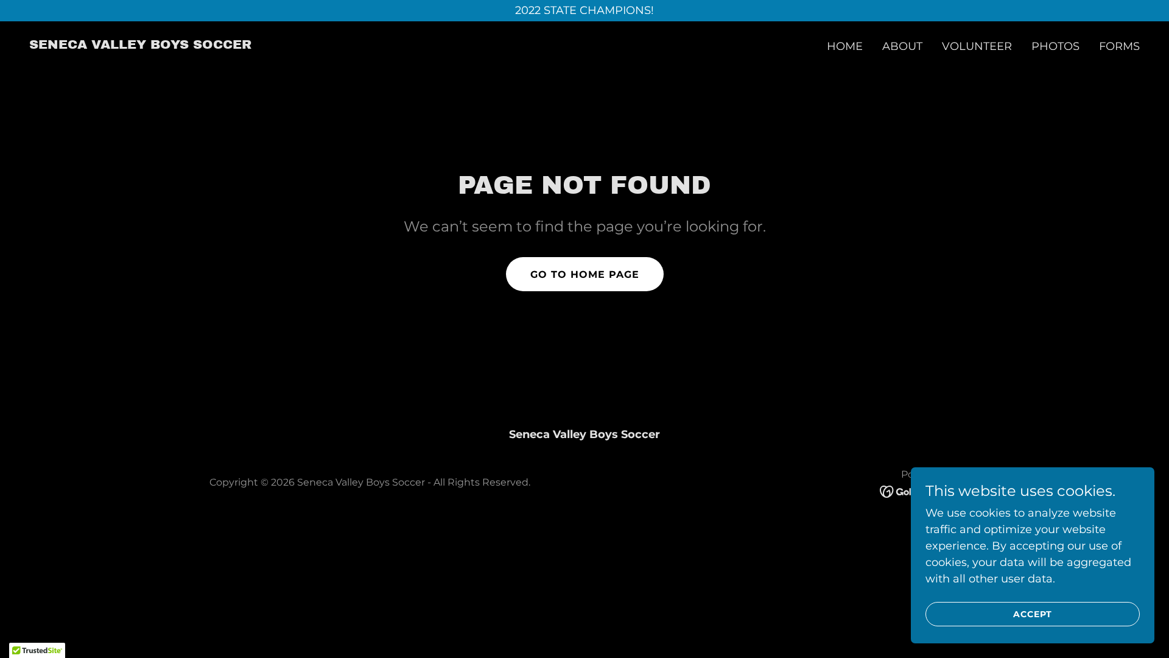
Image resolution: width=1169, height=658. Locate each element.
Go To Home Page (584, 274)
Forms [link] (1119, 46)
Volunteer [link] (977, 46)
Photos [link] (1055, 46)
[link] (140, 45)
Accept (1032, 614)
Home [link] (845, 46)
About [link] (902, 46)
